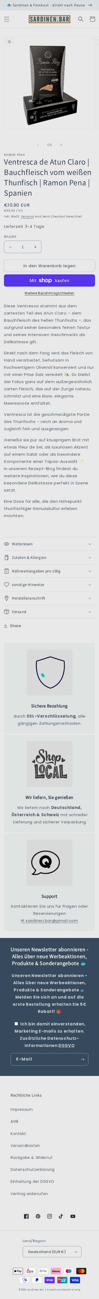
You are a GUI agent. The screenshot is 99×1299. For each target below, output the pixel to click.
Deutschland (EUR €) (47, 1251)
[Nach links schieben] (38, 145)
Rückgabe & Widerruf (32, 1157)
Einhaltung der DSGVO (32, 1181)
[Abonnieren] (82, 1059)
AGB (14, 1121)
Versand (27, 217)
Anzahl (10, 236)
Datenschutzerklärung (33, 1169)
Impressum (22, 1109)
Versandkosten (25, 1145)
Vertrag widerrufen (29, 1193)
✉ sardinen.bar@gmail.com (49, 920)
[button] (6, 19)
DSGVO (66, 1045)
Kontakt (18, 1133)
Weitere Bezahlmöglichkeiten (49, 293)
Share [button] (15, 625)
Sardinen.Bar (35, 1289)
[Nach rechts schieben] (61, 145)
